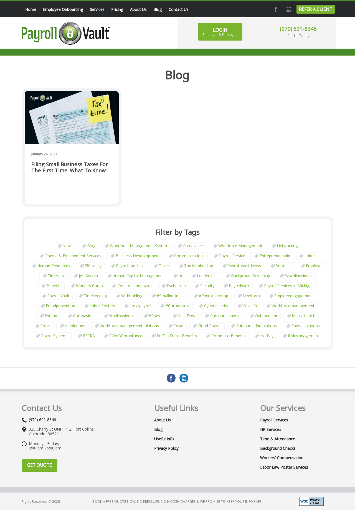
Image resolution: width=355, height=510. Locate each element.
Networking (287, 245)
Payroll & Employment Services (73, 255)
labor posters (102, 305)
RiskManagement (303, 335)
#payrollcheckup (213, 295)
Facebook (275, 9)
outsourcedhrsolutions (256, 325)
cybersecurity (216, 305)
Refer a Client (316, 9)
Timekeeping (95, 295)
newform (251, 295)
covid (178, 325)
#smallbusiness (170, 295)
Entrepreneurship (275, 255)
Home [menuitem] (30, 9)
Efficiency (93, 265)
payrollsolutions (305, 325)
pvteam (52, 315)
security (207, 285)
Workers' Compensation (281, 458)
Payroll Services (274, 420)
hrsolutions (75, 325)
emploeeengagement (293, 295)
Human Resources (53, 265)
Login (220, 31)
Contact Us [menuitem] (179, 9)
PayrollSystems (55, 335)
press (45, 325)
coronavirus (84, 315)
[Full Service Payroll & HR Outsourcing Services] (66, 33)
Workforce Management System (139, 245)
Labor (310, 255)
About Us (162, 420)
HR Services (270, 429)
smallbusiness (121, 315)
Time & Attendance (277, 439)
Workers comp (89, 285)
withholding (131, 295)
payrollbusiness (298, 275)
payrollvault (239, 285)
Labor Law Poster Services (284, 467)
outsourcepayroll (225, 315)
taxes (164, 265)
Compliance (193, 245)
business (283, 265)
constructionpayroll (134, 285)
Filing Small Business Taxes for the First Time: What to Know (69, 167)
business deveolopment (138, 255)
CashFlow (186, 315)
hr (180, 275)
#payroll (156, 315)
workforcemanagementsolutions (129, 325)
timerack (56, 275)
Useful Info (164, 439)
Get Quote (39, 465)
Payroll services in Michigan (289, 285)
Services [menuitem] (97, 9)
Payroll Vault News (244, 265)
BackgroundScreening (250, 275)
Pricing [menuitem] (117, 9)
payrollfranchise (130, 265)
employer (314, 265)
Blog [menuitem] (157, 9)
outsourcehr (266, 315)
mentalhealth (303, 315)
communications (189, 255)
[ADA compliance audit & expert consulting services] (311, 500)
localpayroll (140, 305)
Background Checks (278, 448)
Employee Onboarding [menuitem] (63, 9)
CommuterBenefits (228, 335)
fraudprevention (60, 305)
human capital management (138, 275)
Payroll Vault (58, 295)
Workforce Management (240, 245)
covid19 (250, 305)
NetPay (266, 335)
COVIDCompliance (125, 335)
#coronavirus (178, 305)
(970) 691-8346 (298, 29)
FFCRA (89, 335)
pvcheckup (176, 285)
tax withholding (198, 265)
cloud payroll (209, 325)
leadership (207, 275)
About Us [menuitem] (138, 9)
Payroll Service (232, 255)
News (67, 245)
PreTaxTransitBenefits (177, 335)
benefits (54, 285)
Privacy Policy (166, 448)
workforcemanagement (293, 305)
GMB (288, 9)
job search (88, 275)
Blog (91, 245)
